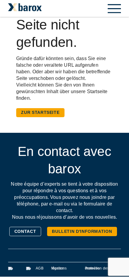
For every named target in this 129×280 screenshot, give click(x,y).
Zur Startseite (40, 112)
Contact (25, 231)
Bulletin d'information (82, 231)
